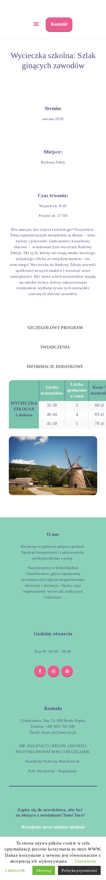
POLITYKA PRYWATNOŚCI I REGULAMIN (53, 752)
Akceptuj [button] (43, 870)
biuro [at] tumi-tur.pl (58, 732)
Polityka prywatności (79, 870)
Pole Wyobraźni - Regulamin (52, 771)
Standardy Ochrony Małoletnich (52, 761)
